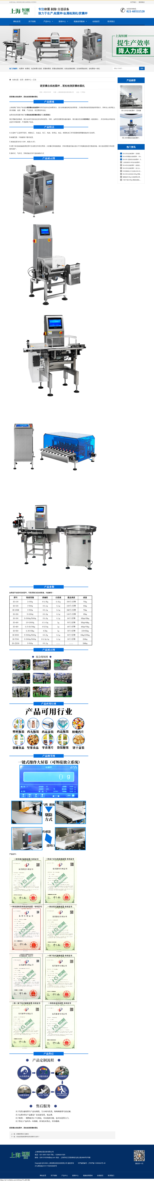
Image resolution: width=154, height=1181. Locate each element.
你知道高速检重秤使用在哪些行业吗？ (27, 1136)
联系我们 (142, 2)
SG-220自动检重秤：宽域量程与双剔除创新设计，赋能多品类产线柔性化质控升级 (131, 153)
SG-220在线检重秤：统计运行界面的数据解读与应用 (131, 168)
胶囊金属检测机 (57, 68)
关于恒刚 (32, 21)
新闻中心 (62, 21)
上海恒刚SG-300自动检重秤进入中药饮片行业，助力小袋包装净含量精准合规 (131, 162)
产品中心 (47, 21)
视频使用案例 (79, 21)
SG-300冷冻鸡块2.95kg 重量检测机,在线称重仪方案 (131, 174)
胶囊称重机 (47, 68)
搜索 (141, 68)
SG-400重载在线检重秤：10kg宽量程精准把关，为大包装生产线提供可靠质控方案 (131, 156)
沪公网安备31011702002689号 (46, 1166)
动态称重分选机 (36, 68)
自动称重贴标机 (82, 68)
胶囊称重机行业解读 (22, 1134)
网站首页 (17, 21)
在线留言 (96, 21)
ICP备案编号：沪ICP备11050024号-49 (91, 1163)
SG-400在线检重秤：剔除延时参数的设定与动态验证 (131, 165)
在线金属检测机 (69, 68)
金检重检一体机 (94, 68)
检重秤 (21, 68)
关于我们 (133, 2)
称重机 (27, 68)
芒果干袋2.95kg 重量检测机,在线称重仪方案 (131, 180)
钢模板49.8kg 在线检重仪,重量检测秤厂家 (131, 177)
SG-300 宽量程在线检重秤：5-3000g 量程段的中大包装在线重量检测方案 (131, 159)
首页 (21, 79)
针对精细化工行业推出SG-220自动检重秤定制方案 (131, 171)
